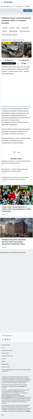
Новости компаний (6, 366)
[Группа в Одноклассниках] (5, 339)
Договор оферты (5, 364)
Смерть (4, 28)
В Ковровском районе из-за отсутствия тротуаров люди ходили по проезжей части (15, 162)
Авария (12, 28)
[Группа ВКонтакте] (8, 60)
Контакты (4, 358)
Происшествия (24, 31)
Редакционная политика (7, 350)
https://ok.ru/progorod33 (19, 395)
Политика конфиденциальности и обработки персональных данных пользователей (16, 370)
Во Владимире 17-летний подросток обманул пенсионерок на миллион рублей (14, 171)
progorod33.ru (22, 386)
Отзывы (3, 361)
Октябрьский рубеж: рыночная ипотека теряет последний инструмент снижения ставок (14, 179)
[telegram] (19, 152)
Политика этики (5, 353)
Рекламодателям (19, 6)
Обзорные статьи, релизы (7, 355)
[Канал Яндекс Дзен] (8, 63)
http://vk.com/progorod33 (7, 395)
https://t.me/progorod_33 (7, 397)
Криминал (25, 28)
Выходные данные (6, 344)
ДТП (18, 28)
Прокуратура (13, 31)
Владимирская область (9, 34)
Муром (4, 31)
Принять (27, 10)
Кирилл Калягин (18, 40)
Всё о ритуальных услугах (7, 6)
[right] (31, 6)
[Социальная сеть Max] (24, 63)
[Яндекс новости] (24, 60)
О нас (3, 347)
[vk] (14, 152)
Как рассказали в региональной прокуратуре (15, 106)
